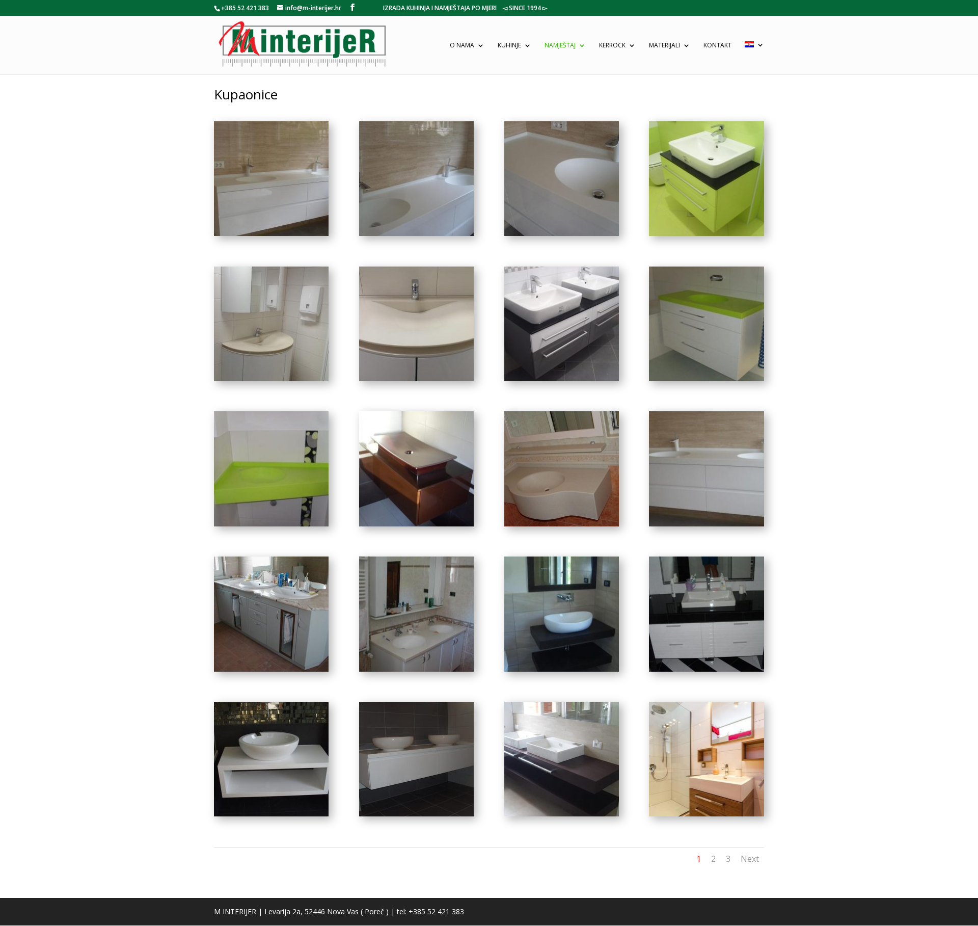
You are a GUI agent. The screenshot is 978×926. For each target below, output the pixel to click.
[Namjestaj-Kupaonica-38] (706, 233)
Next (750, 858)
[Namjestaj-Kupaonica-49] (561, 233)
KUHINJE (509, 45)
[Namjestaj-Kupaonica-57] (561, 523)
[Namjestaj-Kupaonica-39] (561, 378)
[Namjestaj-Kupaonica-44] (706, 813)
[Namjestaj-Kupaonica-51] (271, 378)
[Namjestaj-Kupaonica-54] (561, 669)
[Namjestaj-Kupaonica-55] (416, 669)
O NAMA (462, 45)
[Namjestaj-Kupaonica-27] (416, 523)
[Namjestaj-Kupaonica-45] (561, 813)
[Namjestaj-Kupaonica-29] (706, 378)
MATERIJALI (664, 45)
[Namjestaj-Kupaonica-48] (706, 523)
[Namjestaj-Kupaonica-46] (271, 233)
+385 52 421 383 (245, 8)
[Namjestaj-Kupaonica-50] (416, 813)
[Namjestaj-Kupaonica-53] (706, 669)
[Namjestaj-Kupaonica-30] (271, 523)
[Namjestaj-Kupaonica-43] (271, 813)
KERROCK (612, 45)
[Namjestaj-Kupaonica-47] (416, 233)
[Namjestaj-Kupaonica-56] (271, 669)
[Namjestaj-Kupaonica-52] (416, 378)
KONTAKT (717, 45)
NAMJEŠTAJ (560, 45)
